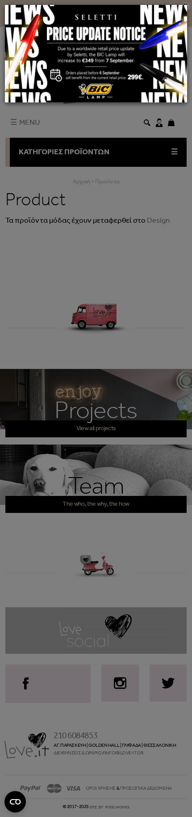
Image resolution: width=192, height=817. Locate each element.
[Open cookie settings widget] (15, 802)
